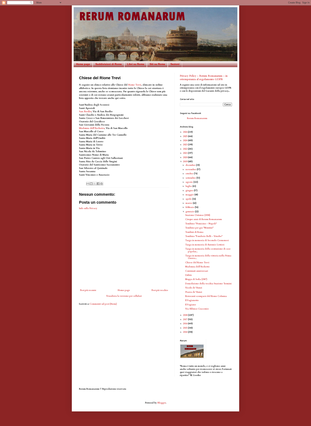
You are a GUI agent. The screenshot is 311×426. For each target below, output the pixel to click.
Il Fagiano (190, 304)
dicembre (191, 165)
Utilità (188, 275)
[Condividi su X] (94, 183)
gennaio (190, 211)
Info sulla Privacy (88, 208)
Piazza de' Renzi (193, 292)
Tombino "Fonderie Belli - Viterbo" (203, 236)
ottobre (190, 173)
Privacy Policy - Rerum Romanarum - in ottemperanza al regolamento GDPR (203, 77)
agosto (189, 182)
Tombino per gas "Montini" (199, 227)
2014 (185, 332)
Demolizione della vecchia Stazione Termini (208, 283)
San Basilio (85, 111)
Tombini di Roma (194, 232)
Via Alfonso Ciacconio (197, 308)
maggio (190, 194)
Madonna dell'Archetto (91, 128)
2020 (185, 157)
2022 (185, 148)
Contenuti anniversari (196, 271)
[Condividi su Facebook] (98, 183)
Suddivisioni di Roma (108, 64)
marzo (189, 203)
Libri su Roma (135, 64)
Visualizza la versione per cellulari (124, 296)
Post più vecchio (159, 290)
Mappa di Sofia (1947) (196, 279)
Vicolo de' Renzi (193, 287)
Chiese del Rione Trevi (197, 262)
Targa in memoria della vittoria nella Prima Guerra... (208, 257)
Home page (83, 64)
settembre (191, 177)
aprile (189, 199)
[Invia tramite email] (88, 183)
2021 (185, 153)
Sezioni (174, 64)
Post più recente (88, 290)
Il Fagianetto (192, 300)
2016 (185, 323)
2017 (185, 319)
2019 (185, 161)
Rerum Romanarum (197, 118)
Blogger (161, 402)
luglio (189, 186)
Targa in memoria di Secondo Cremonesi (207, 240)
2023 (185, 144)
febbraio (190, 207)
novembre (191, 169)
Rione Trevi (134, 84)
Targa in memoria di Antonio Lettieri (204, 244)
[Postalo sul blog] (91, 183)
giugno (190, 190)
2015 (185, 327)
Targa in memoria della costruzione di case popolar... (208, 250)
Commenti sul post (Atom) (103, 303)
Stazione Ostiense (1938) (197, 215)
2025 (185, 136)
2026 (185, 132)
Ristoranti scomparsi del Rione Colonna (206, 296)
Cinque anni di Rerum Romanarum (203, 219)
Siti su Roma (157, 64)
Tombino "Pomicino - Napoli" (201, 223)
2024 (185, 140)
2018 (185, 315)
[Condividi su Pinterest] (101, 183)
